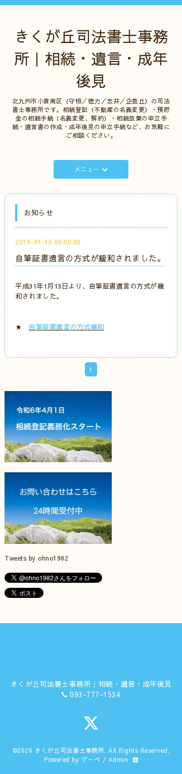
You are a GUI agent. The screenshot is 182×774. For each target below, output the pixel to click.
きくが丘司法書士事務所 (70, 750)
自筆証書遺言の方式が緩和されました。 (90, 257)
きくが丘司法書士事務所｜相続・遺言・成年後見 (91, 58)
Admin (118, 759)
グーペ (91, 759)
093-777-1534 (95, 694)
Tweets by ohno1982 (36, 558)
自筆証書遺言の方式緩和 (66, 326)
